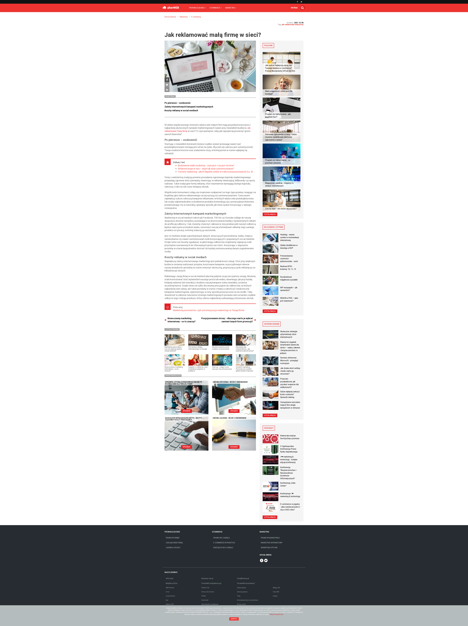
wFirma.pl (169, 578)
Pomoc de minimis (207, 592)
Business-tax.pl (207, 578)
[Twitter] (167, 84)
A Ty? (167, 592)
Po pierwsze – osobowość (177, 103)
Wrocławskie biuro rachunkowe (247, 600)
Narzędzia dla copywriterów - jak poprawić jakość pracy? (245, 349)
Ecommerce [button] (215, 8)
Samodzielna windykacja (209, 604)
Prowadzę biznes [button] (197, 8)
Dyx (167, 600)
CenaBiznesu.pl (243, 578)
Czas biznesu (170, 596)
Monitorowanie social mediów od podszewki (220, 348)
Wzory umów (241, 604)
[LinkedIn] (167, 89)
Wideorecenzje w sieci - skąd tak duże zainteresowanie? (206, 168)
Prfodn (203, 596)
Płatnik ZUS (205, 588)
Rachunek (204, 600)
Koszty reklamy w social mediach (181, 110)
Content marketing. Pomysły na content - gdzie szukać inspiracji (244, 369)
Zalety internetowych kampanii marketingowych (189, 106)
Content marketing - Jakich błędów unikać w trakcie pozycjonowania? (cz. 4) (215, 171)
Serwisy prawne (242, 592)
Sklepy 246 (276, 588)
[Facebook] (167, 79)
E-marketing (196, 17)
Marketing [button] (230, 8)
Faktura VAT (170, 604)
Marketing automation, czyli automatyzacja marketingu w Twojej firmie (208, 310)
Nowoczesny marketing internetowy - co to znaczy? (174, 369)
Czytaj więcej (270, 214)
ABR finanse (170, 588)
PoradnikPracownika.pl (246, 583)
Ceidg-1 (275, 596)
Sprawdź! (186, 411)
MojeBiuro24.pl (171, 583)
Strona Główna (170, 17)
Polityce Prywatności (276, 614)
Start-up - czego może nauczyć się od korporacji (222, 368)
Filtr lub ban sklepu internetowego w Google (197, 348)
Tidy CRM (276, 592)
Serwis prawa (241, 588)
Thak (238, 596)
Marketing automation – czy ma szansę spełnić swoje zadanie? (174, 349)
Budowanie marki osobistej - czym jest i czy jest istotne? (206, 165)
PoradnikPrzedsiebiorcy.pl (211, 583)
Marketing (184, 17)
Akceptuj (234, 619)
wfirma (294, 8)
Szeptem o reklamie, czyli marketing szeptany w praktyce (197, 369)
